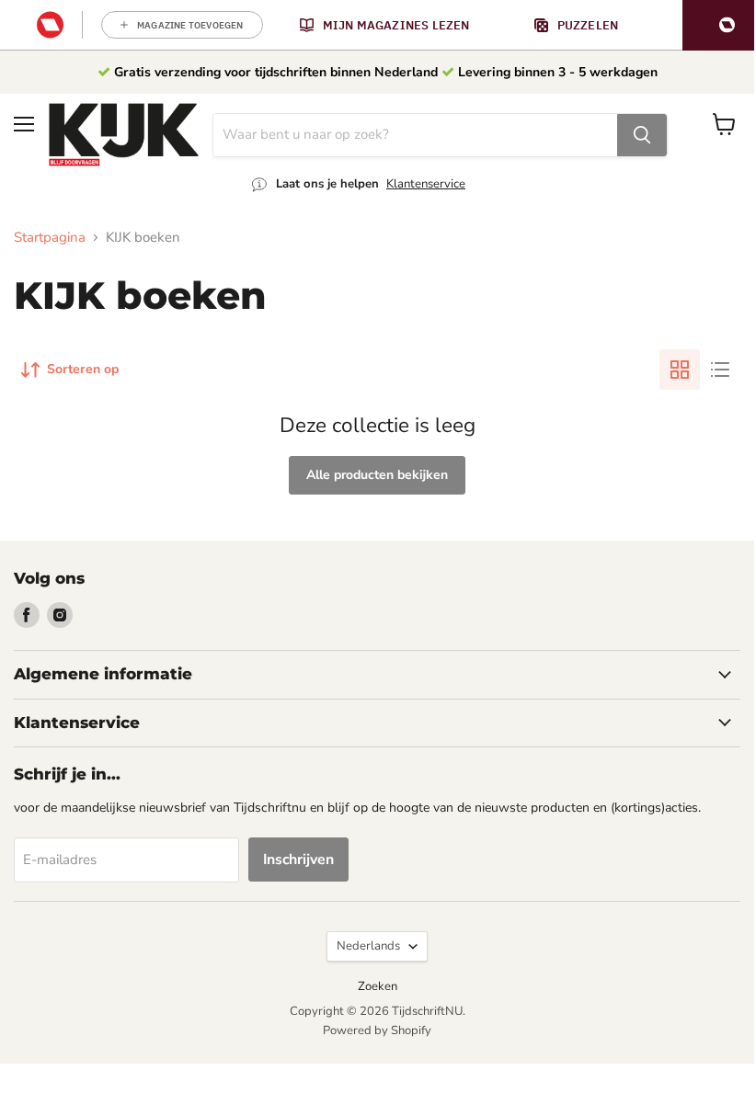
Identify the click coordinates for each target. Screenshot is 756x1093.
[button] (719, 25)
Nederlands (368, 946)
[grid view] (679, 369)
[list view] (720, 369)
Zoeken (377, 986)
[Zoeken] (642, 135)
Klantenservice (425, 184)
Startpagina (50, 237)
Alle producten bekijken (377, 475)
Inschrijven (298, 859)
